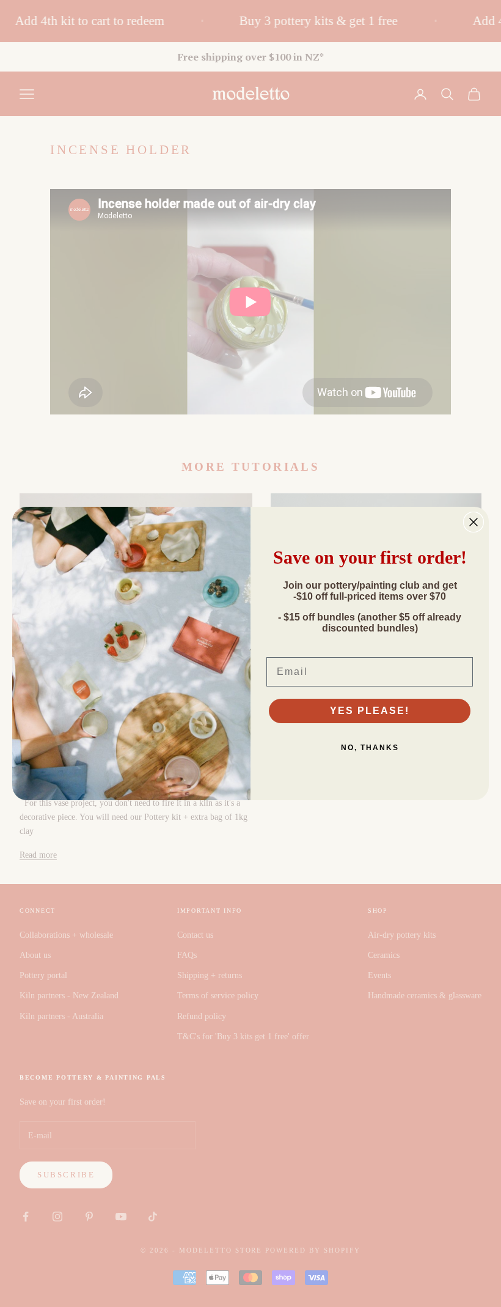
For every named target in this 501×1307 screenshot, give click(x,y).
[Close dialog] (473, 522)
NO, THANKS (370, 747)
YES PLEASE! (369, 710)
